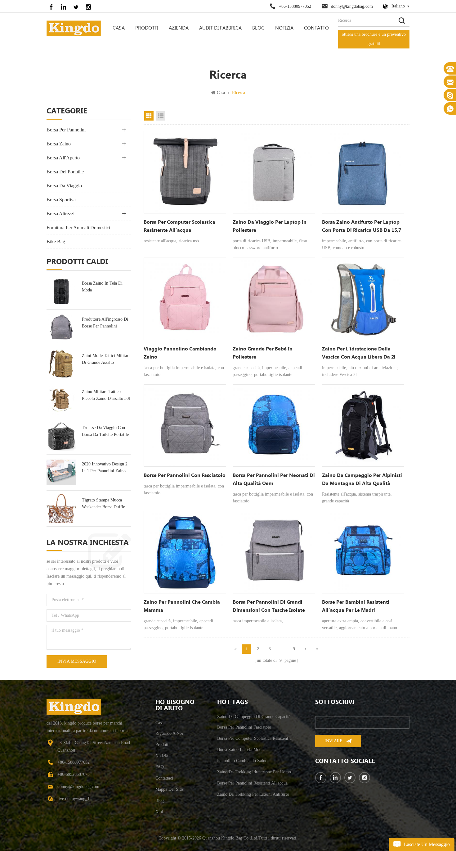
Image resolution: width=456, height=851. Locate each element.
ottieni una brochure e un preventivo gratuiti (374, 39)
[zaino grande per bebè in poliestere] (274, 299)
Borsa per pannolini (66, 129)
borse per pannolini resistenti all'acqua (252, 783)
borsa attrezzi (60, 213)
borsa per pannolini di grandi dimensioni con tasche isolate (269, 606)
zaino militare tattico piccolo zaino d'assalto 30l (106, 395)
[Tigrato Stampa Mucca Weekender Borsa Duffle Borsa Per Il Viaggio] (61, 508)
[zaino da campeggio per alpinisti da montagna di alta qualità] (363, 425)
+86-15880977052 (295, 6)
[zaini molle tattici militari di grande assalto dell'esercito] (61, 364)
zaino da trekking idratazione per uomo (254, 772)
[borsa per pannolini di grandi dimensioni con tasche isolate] (274, 552)
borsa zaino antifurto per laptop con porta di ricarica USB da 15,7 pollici (361, 227)
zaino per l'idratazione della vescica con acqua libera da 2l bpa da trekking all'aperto (359, 353)
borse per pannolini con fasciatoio (185, 475)
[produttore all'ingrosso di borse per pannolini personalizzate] (61, 327)
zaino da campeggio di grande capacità (253, 716)
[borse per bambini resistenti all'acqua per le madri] (363, 552)
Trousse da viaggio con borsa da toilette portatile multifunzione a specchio (105, 431)
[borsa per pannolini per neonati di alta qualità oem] (274, 425)
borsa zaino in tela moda (240, 749)
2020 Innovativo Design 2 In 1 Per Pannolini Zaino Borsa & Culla (104, 468)
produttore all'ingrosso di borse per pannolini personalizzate (105, 323)
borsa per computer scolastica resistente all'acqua (179, 226)
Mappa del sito (169, 789)
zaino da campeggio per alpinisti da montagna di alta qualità (362, 479)
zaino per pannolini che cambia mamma (182, 606)
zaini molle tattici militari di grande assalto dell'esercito (106, 359)
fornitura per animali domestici (78, 227)
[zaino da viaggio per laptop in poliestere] (274, 172)
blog (159, 800)
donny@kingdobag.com (352, 6)
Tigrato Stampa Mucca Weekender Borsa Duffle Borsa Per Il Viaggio (103, 504)
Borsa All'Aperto (63, 157)
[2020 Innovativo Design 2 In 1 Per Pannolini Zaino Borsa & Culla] (61, 472)
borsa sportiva (61, 199)
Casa (119, 28)
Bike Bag (56, 241)
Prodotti (146, 28)
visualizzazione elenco (160, 116)
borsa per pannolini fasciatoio (244, 727)
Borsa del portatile (65, 171)
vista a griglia (149, 116)
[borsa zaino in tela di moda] (61, 291)
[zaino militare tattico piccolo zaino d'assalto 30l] (61, 400)
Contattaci (164, 778)
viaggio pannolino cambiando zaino (180, 353)
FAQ (159, 767)
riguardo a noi (169, 733)
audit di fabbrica (220, 28)
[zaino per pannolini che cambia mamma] (185, 552)
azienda (179, 28)
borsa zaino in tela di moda (102, 286)
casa (159, 723)
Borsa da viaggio (64, 185)
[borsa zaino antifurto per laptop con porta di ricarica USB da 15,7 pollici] (363, 172)
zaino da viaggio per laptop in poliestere (269, 226)
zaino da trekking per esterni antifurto (253, 794)
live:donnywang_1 (73, 798)
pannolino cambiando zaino (242, 760)
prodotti (162, 744)
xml (159, 811)
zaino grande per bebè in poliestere (263, 353)
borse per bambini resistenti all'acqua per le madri (355, 606)
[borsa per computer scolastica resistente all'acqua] (185, 172)
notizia (284, 28)
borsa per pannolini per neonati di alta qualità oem (274, 479)
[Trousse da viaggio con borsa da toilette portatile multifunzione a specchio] (61, 436)
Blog (258, 28)
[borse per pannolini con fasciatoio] (185, 425)
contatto (316, 28)
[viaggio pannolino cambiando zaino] (185, 299)
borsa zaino (59, 143)
